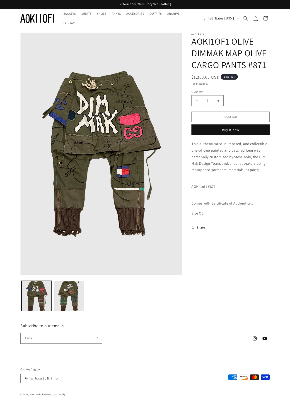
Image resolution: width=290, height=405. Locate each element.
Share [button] (201, 227)
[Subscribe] (97, 338)
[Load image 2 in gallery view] (69, 296)
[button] (246, 18)
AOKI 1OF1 (35, 394)
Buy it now (230, 130)
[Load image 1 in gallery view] (37, 296)
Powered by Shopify (53, 394)
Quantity (197, 92)
